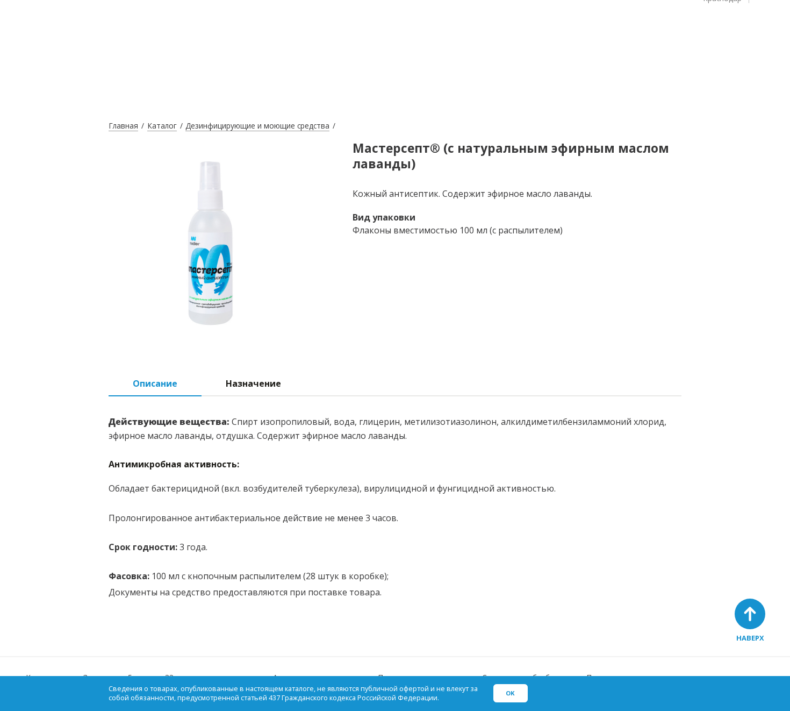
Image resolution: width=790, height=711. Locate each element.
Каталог (162, 125)
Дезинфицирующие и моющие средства (257, 125)
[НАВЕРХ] (750, 614)
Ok (510, 693)
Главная (123, 125)
